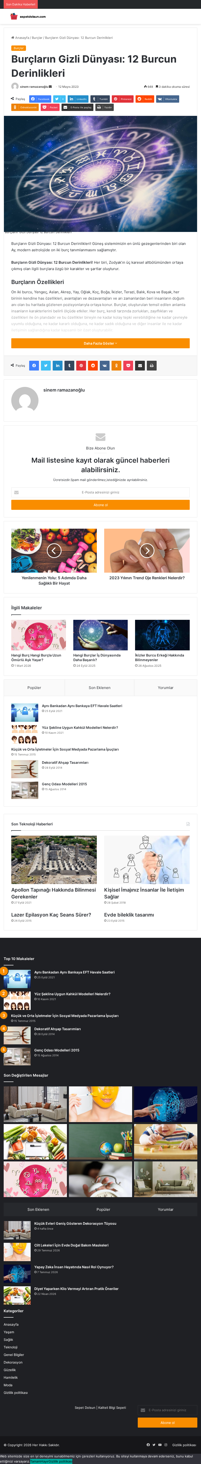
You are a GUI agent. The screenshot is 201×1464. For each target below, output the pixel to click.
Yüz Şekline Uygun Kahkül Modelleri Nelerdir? (80, 727)
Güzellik (10, 1370)
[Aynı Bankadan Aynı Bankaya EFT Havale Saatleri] (24, 712)
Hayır (45, 1461)
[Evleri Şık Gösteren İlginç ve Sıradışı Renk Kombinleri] (165, 1179)
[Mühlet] (27, 16)
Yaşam (9, 1332)
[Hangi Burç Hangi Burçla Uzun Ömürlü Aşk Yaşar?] (38, 635)
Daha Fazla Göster (99, 343)
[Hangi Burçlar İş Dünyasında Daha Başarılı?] (100, 635)
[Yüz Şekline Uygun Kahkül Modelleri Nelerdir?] (24, 734)
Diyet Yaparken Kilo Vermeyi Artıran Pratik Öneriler (76, 1289)
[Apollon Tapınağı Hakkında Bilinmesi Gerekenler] (54, 860)
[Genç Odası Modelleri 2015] (24, 790)
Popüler (34, 687)
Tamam (35, 1461)
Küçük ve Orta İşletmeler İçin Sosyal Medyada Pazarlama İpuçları (65, 749)
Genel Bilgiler (14, 1355)
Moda (8, 1385)
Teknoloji (10, 1347)
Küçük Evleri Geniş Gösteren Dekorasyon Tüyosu (75, 1223)
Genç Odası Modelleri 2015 (64, 784)
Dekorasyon (13, 1362)
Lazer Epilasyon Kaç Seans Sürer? (51, 915)
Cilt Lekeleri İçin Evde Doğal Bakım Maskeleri (71, 1245)
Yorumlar (166, 687)
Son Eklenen (100, 687)
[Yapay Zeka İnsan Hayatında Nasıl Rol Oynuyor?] (165, 1104)
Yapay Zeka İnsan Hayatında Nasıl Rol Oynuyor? (74, 1267)
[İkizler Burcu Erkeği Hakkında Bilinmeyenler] (162, 635)
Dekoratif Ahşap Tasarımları (65, 762)
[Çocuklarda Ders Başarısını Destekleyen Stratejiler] (100, 1142)
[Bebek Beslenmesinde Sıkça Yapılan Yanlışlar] (165, 1142)
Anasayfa (21, 38)
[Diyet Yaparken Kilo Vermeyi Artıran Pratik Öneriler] (35, 1142)
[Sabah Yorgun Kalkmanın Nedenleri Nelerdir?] (100, 1179)
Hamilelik (11, 1377)
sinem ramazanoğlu (34, 86)
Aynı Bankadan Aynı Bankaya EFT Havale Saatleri (82, 706)
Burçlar (37, 38)
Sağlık (8, 1340)
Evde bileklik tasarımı (129, 915)
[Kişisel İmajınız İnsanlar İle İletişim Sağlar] (147, 860)
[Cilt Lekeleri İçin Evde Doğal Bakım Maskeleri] (100, 1104)
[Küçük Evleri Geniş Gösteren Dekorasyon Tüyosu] (35, 1104)
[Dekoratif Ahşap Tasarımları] (24, 769)
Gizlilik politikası (16, 1393)
